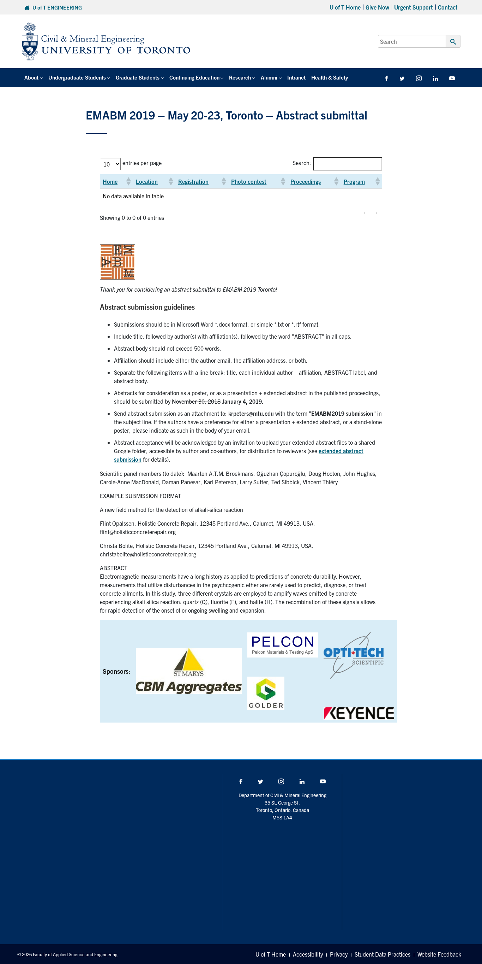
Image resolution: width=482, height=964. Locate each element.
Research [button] (240, 77)
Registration (193, 181)
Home (110, 181)
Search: (302, 162)
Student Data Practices (382, 954)
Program (354, 181)
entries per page (142, 162)
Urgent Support (413, 7)
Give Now (377, 7)
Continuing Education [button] (194, 77)
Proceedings (305, 181)
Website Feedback (439, 954)
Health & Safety (329, 77)
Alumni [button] (269, 77)
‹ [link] (365, 212)
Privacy (339, 954)
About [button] (31, 77)
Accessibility (308, 954)
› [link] (377, 212)
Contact (448, 7)
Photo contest (248, 181)
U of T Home (345, 7)
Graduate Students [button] (137, 77)
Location (147, 181)
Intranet (296, 77)
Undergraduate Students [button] (77, 77)
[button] (128, 181)
